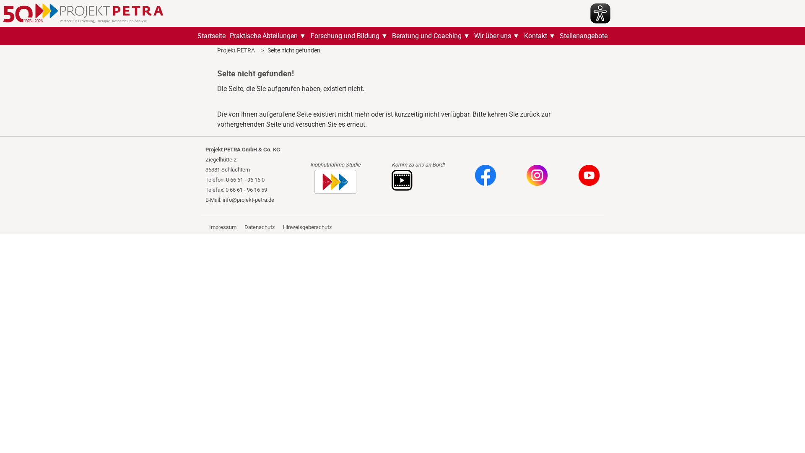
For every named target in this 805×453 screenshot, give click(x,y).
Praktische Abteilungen (264, 36)
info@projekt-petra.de (248, 200)
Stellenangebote (584, 36)
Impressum (222, 227)
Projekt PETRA (236, 50)
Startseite (211, 36)
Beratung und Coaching (427, 36)
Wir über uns (492, 36)
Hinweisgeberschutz (307, 227)
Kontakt (535, 36)
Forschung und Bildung (345, 36)
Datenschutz (259, 227)
